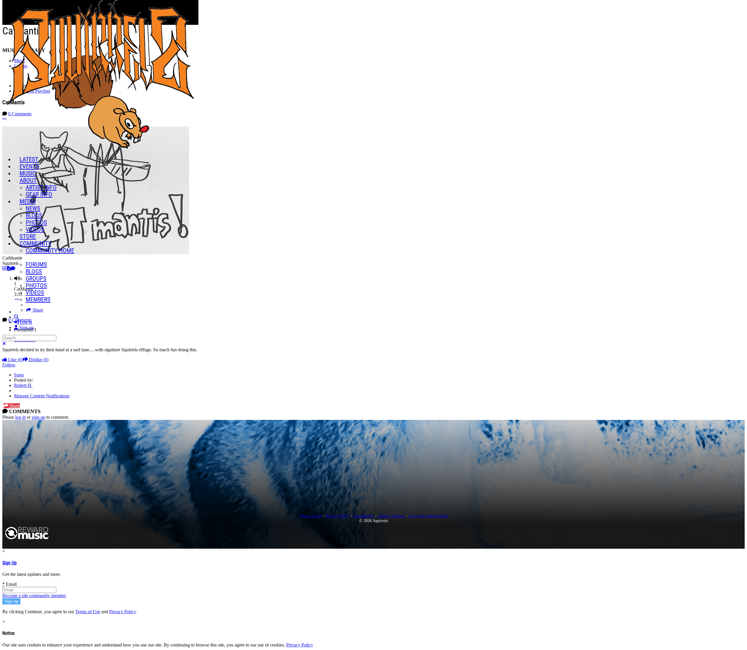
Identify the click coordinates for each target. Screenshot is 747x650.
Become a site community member (34, 595)
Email (9, 584)
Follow (8, 364)
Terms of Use (310, 515)
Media (28, 201)
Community (35, 243)
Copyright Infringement (428, 515)
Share (14, 405)
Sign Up (9, 563)
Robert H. (23, 385)
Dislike (38, 359)
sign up (38, 417)
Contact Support (391, 515)
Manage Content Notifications (41, 395)
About (28, 180)
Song (19, 374)
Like (15, 359)
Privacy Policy (337, 515)
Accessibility (363, 515)
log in (20, 417)
